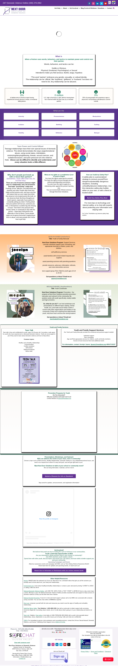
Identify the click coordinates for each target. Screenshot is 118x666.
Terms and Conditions (97, 651)
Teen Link (26, 615)
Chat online (38, 615)
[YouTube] (64, 644)
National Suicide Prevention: (32, 598)
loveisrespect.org (29, 586)
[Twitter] (68, 644)
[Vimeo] (60, 644)
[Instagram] (53, 644)
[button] (113, 8)
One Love (26, 603)
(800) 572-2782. (60, 622)
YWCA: (26, 620)
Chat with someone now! (22, 642)
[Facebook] (49, 644)
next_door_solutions (46, 543)
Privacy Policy (85, 651)
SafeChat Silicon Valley (30, 608)
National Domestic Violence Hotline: (34, 591)
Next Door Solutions (32, 543)
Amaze (26, 580)
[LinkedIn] (56, 644)
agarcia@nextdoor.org (64, 398)
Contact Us (22, 658)
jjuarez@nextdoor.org (98, 344)
